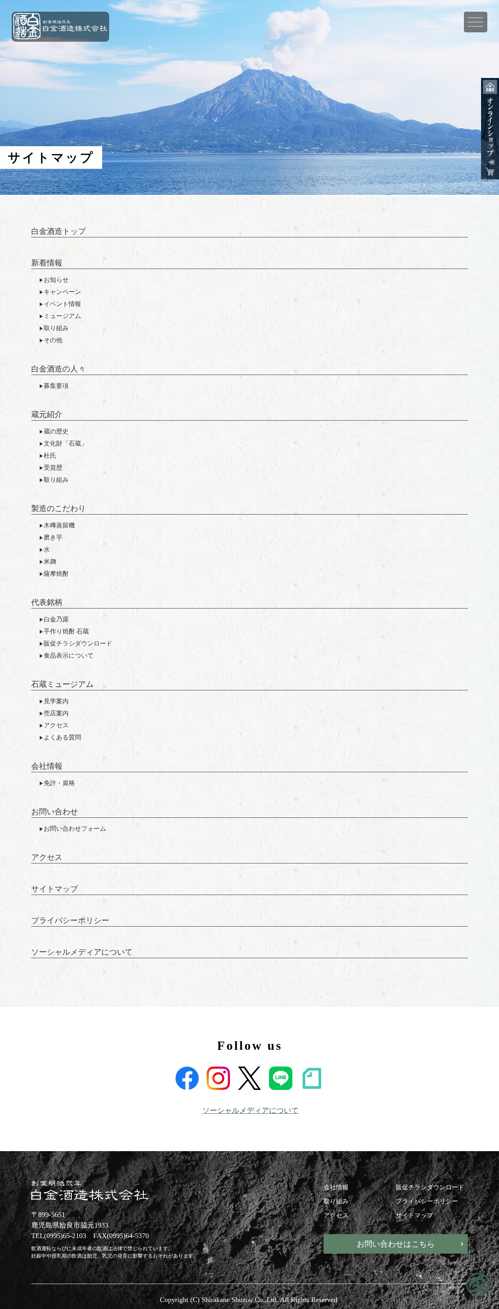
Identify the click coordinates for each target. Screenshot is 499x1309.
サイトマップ (54, 888)
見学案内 (56, 701)
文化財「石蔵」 (65, 443)
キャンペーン (62, 292)
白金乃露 (56, 619)
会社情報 (46, 766)
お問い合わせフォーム (75, 829)
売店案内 (56, 713)
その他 (53, 340)
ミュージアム (62, 316)
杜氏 (50, 456)
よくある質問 (62, 737)
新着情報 (46, 262)
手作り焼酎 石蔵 (66, 631)
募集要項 (56, 386)
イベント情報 (62, 304)
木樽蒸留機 (59, 525)
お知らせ (56, 280)
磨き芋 (53, 537)
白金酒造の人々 (58, 368)
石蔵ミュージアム (62, 684)
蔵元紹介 (46, 414)
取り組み (56, 328)
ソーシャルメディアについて (82, 952)
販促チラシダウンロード (78, 643)
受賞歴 (53, 468)
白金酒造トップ (58, 231)
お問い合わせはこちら (396, 1244)
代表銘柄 (46, 602)
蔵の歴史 (56, 431)
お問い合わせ (54, 811)
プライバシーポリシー (70, 920)
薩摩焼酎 (56, 574)
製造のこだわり (58, 508)
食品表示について (69, 656)
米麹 (50, 562)
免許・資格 (59, 783)
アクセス (56, 725)
